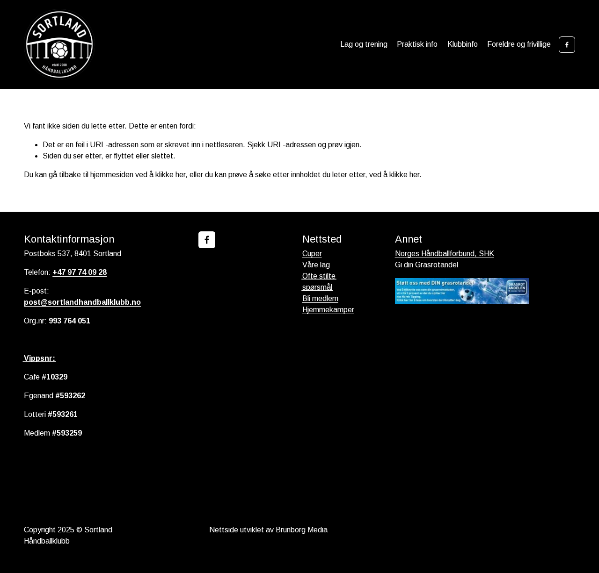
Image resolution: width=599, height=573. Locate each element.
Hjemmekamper (328, 310)
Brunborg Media (302, 530)
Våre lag (316, 265)
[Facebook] (567, 44)
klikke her (170, 175)
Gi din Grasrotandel (426, 265)
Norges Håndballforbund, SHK (444, 254)
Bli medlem (320, 298)
